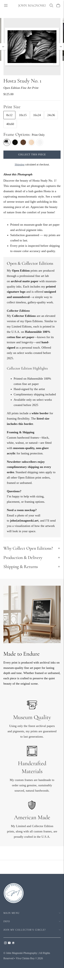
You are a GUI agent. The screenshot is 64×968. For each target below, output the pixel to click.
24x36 (51, 115)
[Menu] (5, 5)
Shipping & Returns (20, 566)
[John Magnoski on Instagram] (5, 943)
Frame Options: (16, 134)
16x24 (37, 115)
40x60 (10, 124)
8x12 (9, 115)
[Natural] (31, 142)
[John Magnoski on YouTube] (9, 943)
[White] (39, 142)
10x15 (23, 115)
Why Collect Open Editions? (28, 548)
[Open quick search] (51, 5)
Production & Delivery (22, 557)
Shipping (19, 164)
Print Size (11, 106)
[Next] (60, 46)
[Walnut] (23, 142)
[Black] (15, 142)
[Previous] (3, 46)
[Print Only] (6, 142)
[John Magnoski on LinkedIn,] (13, 943)
